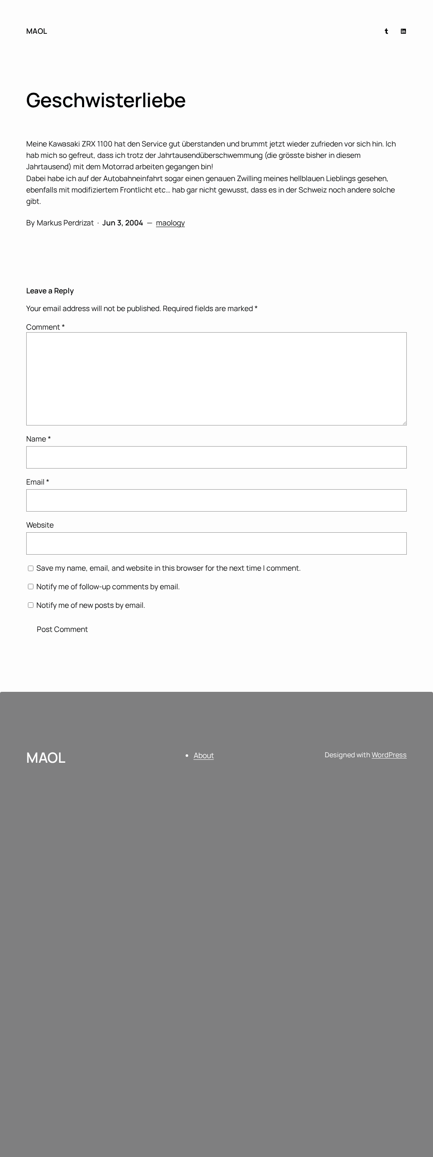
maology (170, 222)
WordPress (389, 754)
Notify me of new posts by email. (90, 605)
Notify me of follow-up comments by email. (108, 586)
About (204, 755)
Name (38, 439)
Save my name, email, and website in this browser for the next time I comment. (168, 568)
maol (36, 31)
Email (37, 482)
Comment (45, 327)
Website (40, 525)
